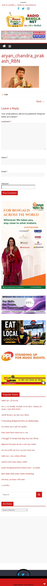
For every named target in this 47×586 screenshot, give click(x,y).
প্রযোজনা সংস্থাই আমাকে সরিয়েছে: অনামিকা (14, 462)
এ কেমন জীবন (5, 485)
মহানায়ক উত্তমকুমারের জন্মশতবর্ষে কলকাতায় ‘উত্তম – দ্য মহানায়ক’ (20, 468)
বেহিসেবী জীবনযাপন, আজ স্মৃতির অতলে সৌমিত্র (15, 415)
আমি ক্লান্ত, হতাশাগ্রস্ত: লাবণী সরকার (13, 479)
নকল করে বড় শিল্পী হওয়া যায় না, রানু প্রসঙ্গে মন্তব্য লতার (18, 450)
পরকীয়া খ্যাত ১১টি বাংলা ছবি (9, 400)
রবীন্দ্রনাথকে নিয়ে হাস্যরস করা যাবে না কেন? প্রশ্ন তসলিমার (18, 444)
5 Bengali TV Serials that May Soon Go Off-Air (19, 438)
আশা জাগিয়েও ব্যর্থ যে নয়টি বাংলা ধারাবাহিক (14, 427)
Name (4, 157)
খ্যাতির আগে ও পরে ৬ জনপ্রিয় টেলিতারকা (13, 456)
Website (5, 183)
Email (4, 171)
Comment (6, 121)
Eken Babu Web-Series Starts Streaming (17, 473)
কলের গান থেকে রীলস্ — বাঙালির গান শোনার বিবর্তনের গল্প (19, 5)
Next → (40, 101)
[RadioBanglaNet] (4, 46)
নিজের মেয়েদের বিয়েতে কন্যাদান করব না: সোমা (14, 432)
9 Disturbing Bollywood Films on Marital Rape (19, 421)
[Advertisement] (23, 539)
